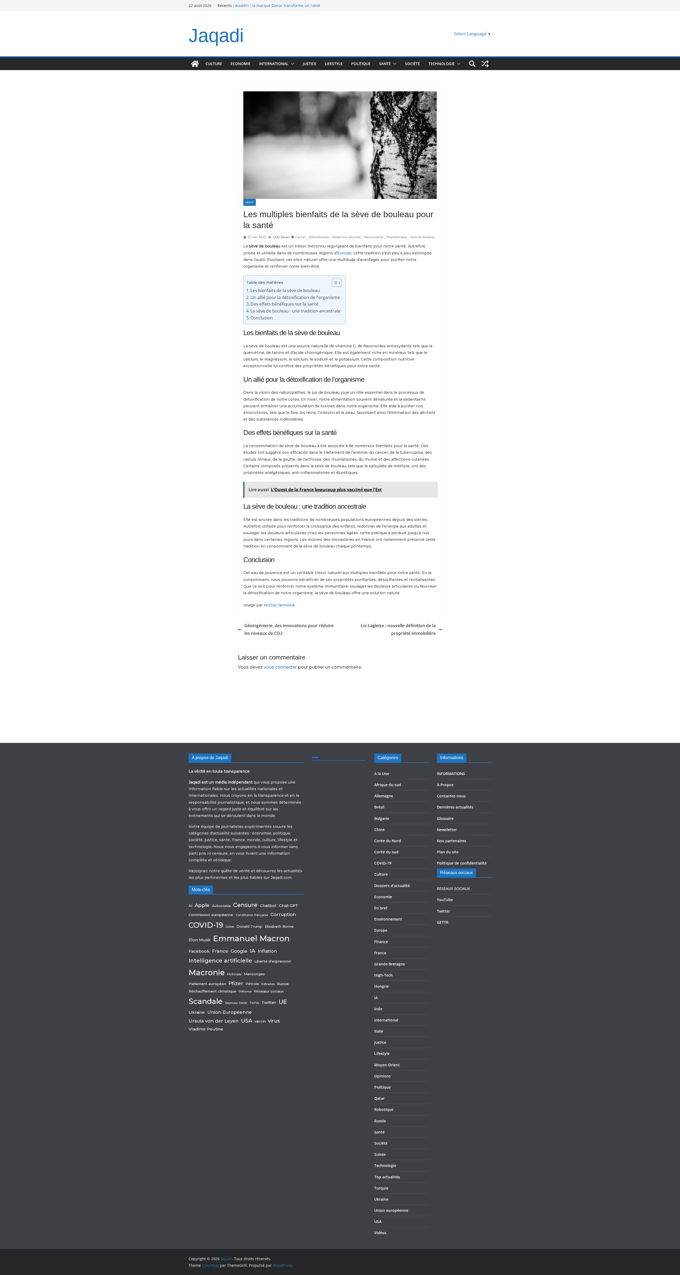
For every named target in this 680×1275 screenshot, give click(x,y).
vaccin (260, 1021)
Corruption (283, 914)
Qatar (379, 1098)
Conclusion (261, 318)
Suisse (380, 1154)
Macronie (207, 972)
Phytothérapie (396, 237)
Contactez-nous (451, 795)
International (273, 63)
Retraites (268, 984)
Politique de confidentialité (462, 863)
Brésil (379, 807)
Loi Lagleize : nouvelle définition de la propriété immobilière (398, 629)
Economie (240, 63)
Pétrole (252, 984)
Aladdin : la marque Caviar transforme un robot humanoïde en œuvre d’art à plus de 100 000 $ (277, 8)
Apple (202, 905)
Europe (344, 253)
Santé (385, 63)
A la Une (381, 773)
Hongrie (381, 986)
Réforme (245, 991)
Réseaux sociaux (269, 991)
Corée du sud (386, 851)
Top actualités (387, 1176)
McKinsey (234, 974)
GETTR (442, 922)
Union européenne (391, 1210)
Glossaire (445, 818)
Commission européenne (211, 915)
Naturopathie (374, 237)
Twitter (268, 1002)
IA (252, 950)
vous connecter (280, 667)
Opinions (382, 1076)
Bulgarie (381, 818)
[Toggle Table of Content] (334, 282)
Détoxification (319, 237)
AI (190, 906)
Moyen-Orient (387, 1064)
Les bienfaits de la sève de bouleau (285, 290)
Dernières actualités (455, 807)
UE (283, 1002)
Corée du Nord (387, 840)
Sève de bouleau (422, 237)
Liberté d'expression (272, 961)
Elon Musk (200, 939)
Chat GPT (288, 905)
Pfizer (235, 983)
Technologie (441, 63)
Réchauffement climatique (212, 991)
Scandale (206, 1001)
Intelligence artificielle (220, 960)
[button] (291, 63)
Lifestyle (334, 63)
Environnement (388, 919)
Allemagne (383, 795)
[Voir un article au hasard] (485, 63)
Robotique (383, 1109)
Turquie (381, 1188)
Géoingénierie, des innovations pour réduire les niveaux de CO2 (289, 629)
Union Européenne (229, 1012)
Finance (381, 941)
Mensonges (254, 974)
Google (239, 951)
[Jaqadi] (195, 63)
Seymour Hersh (236, 1003)
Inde (378, 1008)
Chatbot (268, 905)
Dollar (230, 927)
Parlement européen (207, 984)
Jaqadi (216, 35)
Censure (245, 904)
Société (412, 63)
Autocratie (221, 906)
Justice (309, 63)
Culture (214, 63)
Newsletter (447, 829)
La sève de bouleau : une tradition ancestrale (295, 311)
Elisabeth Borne (279, 926)
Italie (378, 1031)
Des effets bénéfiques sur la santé (284, 304)
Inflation (267, 951)
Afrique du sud (387, 784)
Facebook (199, 951)
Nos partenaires (451, 840)
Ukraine (197, 1012)
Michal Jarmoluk (279, 605)
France (220, 951)
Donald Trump (249, 926)
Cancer (300, 237)
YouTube (445, 899)
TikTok (254, 1003)
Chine (379, 829)
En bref (380, 907)
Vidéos (380, 1232)
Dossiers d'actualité (392, 885)
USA (246, 1020)
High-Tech (383, 975)
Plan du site (447, 851)
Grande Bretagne (389, 963)
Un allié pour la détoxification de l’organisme (295, 297)
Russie (283, 984)
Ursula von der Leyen (214, 1021)
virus (274, 1021)
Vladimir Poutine (206, 1029)
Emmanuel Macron (251, 938)
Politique (361, 63)
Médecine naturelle (346, 237)
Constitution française (252, 915)
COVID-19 (206, 925)
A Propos (445, 784)
